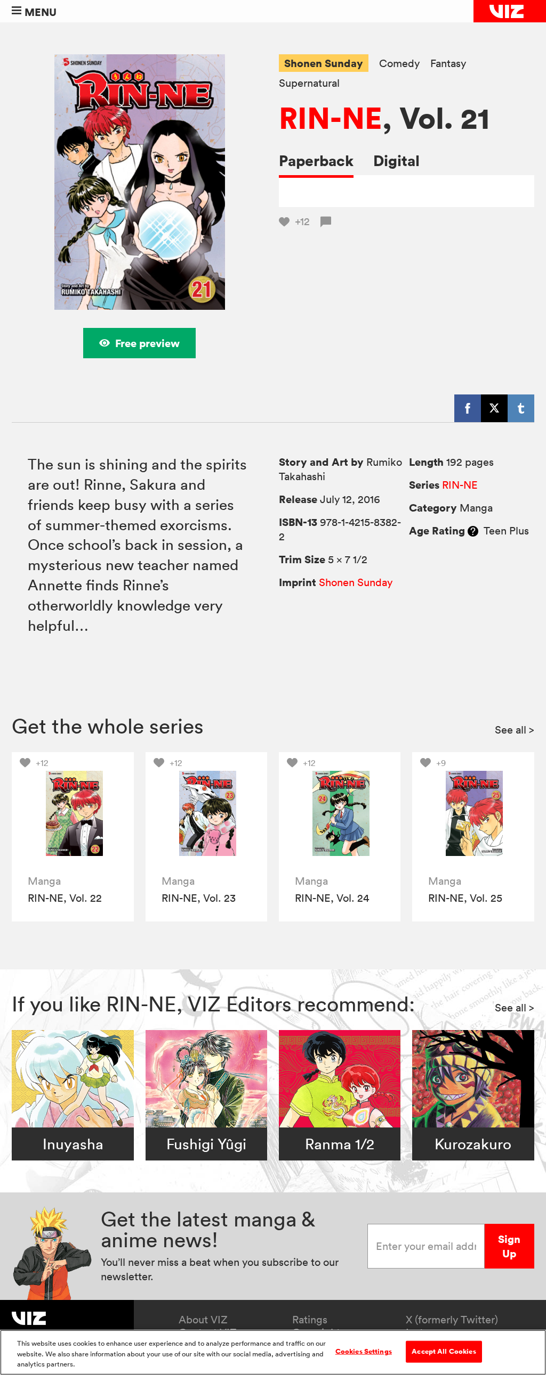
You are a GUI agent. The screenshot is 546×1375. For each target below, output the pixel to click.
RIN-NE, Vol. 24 (332, 898)
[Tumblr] (521, 408)
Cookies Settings (363, 1351)
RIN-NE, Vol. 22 (65, 898)
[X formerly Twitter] (494, 408)
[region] (273, 1352)
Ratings (309, 1319)
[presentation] (73, 813)
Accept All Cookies (444, 1351)
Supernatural (309, 83)
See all (514, 729)
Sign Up (509, 1246)
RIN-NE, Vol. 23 (199, 898)
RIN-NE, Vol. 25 (465, 898)
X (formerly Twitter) (452, 1319)
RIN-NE (330, 117)
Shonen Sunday (323, 63)
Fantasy (448, 63)
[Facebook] (467, 408)
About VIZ (203, 1319)
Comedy (399, 63)
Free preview (147, 343)
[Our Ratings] (473, 530)
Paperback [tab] (316, 160)
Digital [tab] (396, 160)
